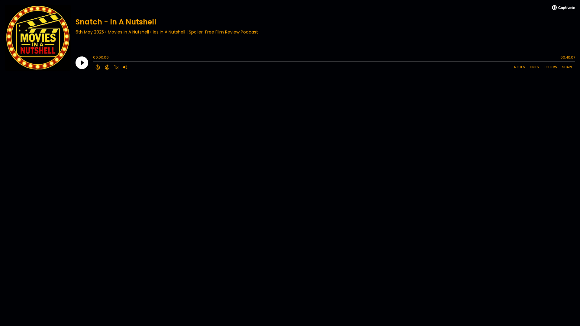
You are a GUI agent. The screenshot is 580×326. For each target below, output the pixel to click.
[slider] (94, 62)
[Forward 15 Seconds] (107, 67)
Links (534, 67)
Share (567, 67)
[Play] (82, 62)
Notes (519, 67)
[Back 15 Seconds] (97, 67)
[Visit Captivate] (563, 8)
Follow (550, 67)
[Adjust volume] (125, 67)
